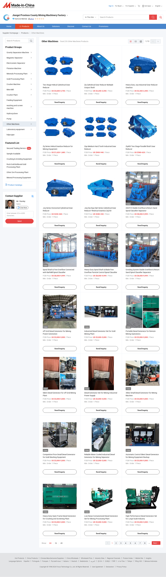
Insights (148, 558)
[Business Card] (33, 196)
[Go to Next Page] (158, 41)
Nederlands (84, 561)
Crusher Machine (13, 84)
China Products (32, 558)
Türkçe (129, 561)
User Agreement (97, 567)
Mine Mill (10, 89)
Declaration (110, 567)
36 (56, 543)
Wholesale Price (86, 558)
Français (45, 561)
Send (20, 221)
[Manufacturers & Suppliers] (19, 5)
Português (35, 561)
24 (50, 543)
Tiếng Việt (138, 561)
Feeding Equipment (14, 100)
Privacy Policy (121, 567)
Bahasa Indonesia (151, 561)
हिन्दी (113, 561)
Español (26, 561)
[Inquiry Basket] (139, 6)
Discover (70, 26)
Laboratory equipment (16, 129)
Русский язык (56, 561)
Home (8, 26)
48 (61, 543)
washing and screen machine (15, 106)
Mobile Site (139, 558)
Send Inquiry (59, 102)
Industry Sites (99, 558)
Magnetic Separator (15, 57)
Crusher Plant (12, 95)
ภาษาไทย (121, 561)
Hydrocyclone (12, 113)
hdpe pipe (10, 134)
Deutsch (74, 561)
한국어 (100, 561)
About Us (40, 26)
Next (155, 543)
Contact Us (86, 26)
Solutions (56, 26)
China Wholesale (72, 558)
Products (25, 26)
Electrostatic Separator (16, 63)
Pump (9, 118)
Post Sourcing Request (160, 17)
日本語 (107, 561)
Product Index (128, 558)
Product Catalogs (15, 185)
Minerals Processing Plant (17, 73)
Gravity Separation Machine (18, 52)
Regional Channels (113, 558)
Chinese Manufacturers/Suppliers (52, 558)
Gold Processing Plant (15, 79)
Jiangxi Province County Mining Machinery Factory (39, 15)
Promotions (103, 26)
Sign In (111, 6)
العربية (93, 561)
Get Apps (147, 6)
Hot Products (19, 558)
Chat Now (23, 208)
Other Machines (13, 124)
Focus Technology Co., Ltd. (66, 567)
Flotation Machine (14, 68)
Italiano (66, 561)
